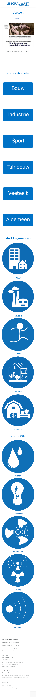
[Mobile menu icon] (33, 3)
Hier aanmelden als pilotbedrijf (10, 639)
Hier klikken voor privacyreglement (11, 648)
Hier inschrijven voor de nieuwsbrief (11, 645)
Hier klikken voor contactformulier (11, 642)
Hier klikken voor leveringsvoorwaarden (12, 650)
